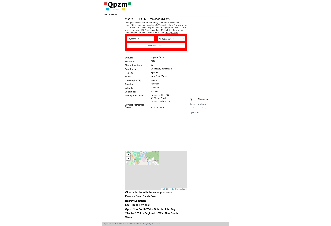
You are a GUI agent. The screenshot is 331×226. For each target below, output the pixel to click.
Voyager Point (172, 32)
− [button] (128, 158)
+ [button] (128, 154)
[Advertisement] (155, 132)
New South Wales (159, 76)
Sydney (154, 72)
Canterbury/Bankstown (161, 68)
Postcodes (113, 14)
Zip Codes (195, 112)
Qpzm (105, 14)
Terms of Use (156, 224)
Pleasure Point (133, 196)
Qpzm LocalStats (201, 106)
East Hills (130, 204)
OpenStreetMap (173, 189)
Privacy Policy (147, 224)
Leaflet (164, 189)
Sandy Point (149, 196)
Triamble (130, 213)
